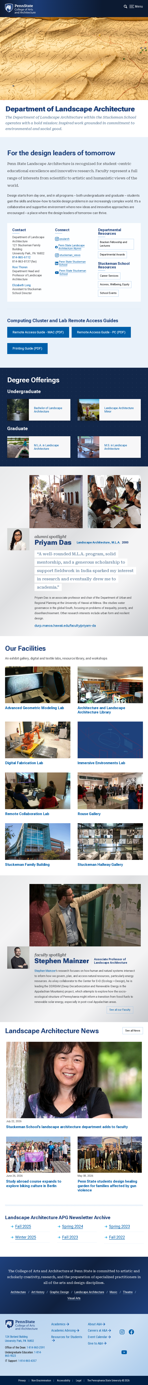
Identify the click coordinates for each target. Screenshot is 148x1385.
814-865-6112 (21, 257)
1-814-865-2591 (36, 1347)
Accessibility (63, 1380)
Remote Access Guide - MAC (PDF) (38, 332)
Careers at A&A (97, 1330)
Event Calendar (97, 1337)
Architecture (18, 1292)
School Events (108, 293)
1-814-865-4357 (27, 1361)
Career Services (109, 275)
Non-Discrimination (41, 1380)
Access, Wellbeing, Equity (114, 284)
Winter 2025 (25, 1237)
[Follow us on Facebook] (132, 1333)
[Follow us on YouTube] (124, 1353)
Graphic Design (59, 1292)
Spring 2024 (72, 1226)
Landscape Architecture (89, 1292)
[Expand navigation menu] (126, 6)
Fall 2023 (70, 1237)
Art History (37, 1292)
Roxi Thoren (19, 267)
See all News (132, 1030)
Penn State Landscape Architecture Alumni (71, 247)
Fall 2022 (117, 1237)
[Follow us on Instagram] (122, 1333)
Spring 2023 (119, 1226)
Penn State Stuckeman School (72, 263)
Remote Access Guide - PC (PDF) (101, 332)
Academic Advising (63, 1330)
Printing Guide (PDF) (27, 348)
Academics (58, 1324)
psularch (64, 239)
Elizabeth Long (21, 285)
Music (113, 1292)
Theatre (127, 1292)
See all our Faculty (119, 1009)
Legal (78, 1380)
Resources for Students (66, 1337)
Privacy (22, 1380)
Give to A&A (95, 1343)
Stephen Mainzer (45, 971)
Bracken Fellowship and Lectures (113, 244)
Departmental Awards (112, 254)
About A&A (95, 1324)
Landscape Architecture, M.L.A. (98, 542)
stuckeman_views (70, 255)
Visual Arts (74, 1298)
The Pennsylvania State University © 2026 (108, 1380)
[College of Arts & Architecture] (23, 8)
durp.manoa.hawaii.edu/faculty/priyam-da (65, 625)
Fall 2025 (23, 1226)
